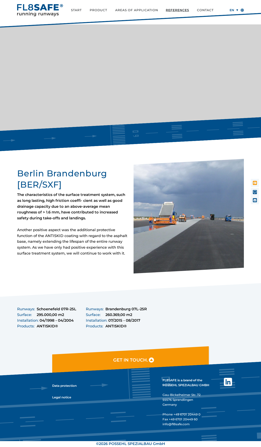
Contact (205, 10)
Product (98, 10)
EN (232, 10)
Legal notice (61, 397)
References (177, 10)
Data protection (64, 386)
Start (76, 10)
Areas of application (136, 10)
